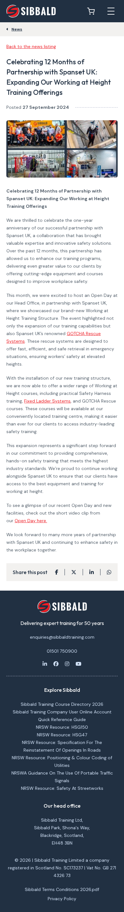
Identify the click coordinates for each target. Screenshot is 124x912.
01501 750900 (62, 651)
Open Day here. (31, 520)
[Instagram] (67, 663)
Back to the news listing (31, 46)
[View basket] (92, 11)
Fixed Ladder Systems (47, 401)
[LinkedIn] (45, 663)
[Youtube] (78, 663)
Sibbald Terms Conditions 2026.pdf (62, 889)
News (16, 29)
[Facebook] (56, 663)
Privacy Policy (62, 898)
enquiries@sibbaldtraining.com (62, 637)
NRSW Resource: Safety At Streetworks (62, 788)
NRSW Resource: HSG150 (62, 727)
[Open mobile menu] (111, 11)
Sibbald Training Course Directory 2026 (62, 704)
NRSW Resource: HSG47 (62, 735)
